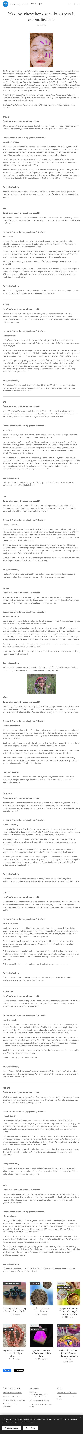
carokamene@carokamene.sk (12, 1393)
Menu (78, 4)
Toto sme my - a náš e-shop (67, 1393)
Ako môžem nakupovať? (11, 1396)
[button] (69, 4)
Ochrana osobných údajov (39, 1401)
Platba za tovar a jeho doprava (14, 1400)
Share (8, 1370)
